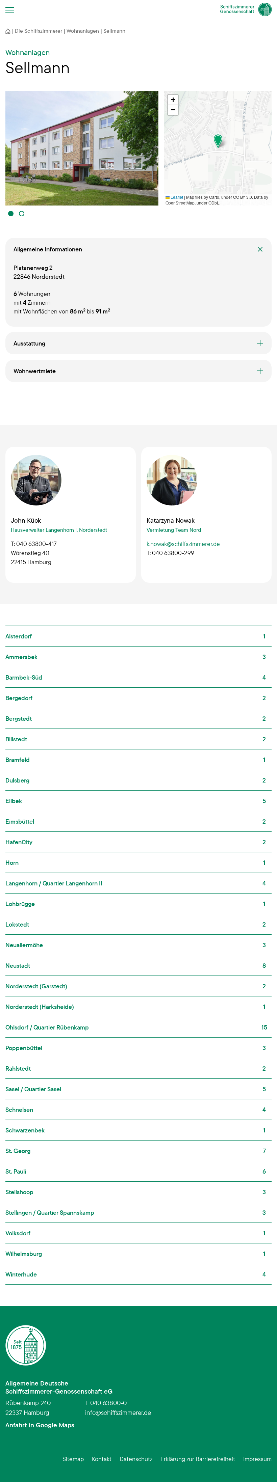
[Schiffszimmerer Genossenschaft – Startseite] (246, 9)
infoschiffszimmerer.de (118, 1412)
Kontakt (101, 1458)
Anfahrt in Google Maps (39, 1425)
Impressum (257, 1458)
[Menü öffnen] (11, 9)
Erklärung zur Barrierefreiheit (197, 1458)
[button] (11, 213)
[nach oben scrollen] (261, 1466)
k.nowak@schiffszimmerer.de (183, 544)
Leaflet (176, 197)
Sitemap (73, 1458)
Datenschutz (136, 1458)
